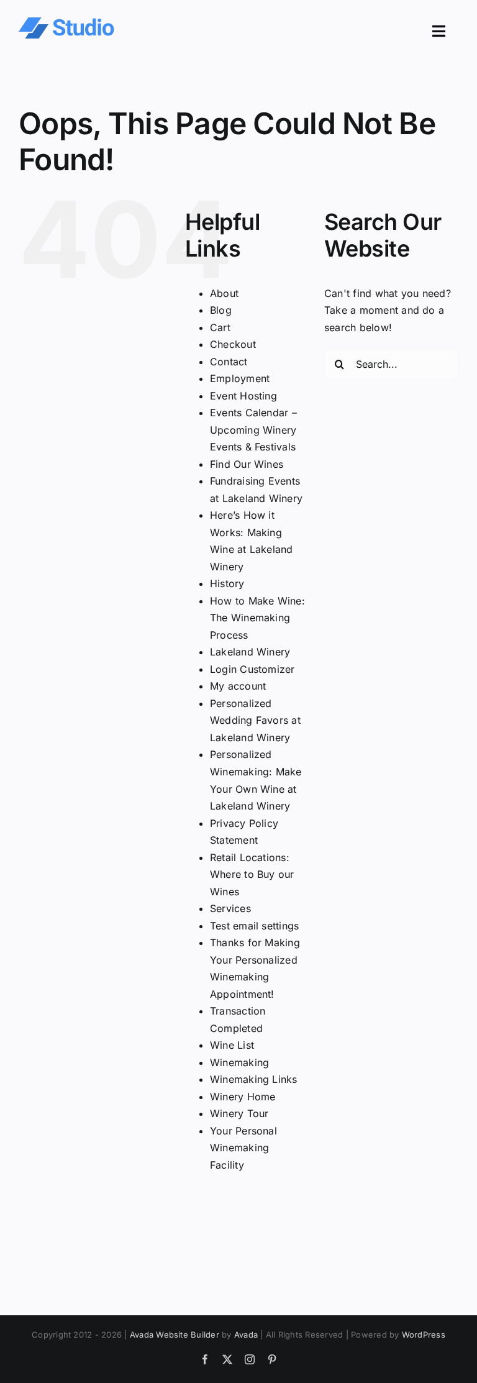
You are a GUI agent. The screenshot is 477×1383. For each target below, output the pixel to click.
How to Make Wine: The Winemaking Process (257, 618)
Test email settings (254, 926)
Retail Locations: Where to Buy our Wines (252, 874)
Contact (229, 361)
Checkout (233, 344)
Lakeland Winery (250, 652)
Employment (240, 378)
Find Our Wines (246, 464)
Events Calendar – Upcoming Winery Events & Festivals (253, 429)
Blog (221, 310)
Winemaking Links (254, 1079)
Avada (246, 1335)
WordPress (423, 1335)
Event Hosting (243, 396)
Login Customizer (252, 669)
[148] (66, 22)
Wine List (232, 1045)
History (227, 583)
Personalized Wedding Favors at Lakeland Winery (255, 720)
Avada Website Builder (174, 1335)
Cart (220, 327)
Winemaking (239, 1062)
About (224, 293)
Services (230, 908)
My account (238, 686)
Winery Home (243, 1096)
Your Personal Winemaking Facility (243, 1148)
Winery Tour (239, 1113)
